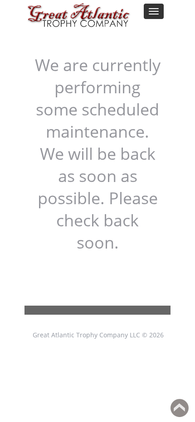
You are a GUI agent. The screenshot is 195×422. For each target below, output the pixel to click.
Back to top (179, 408)
